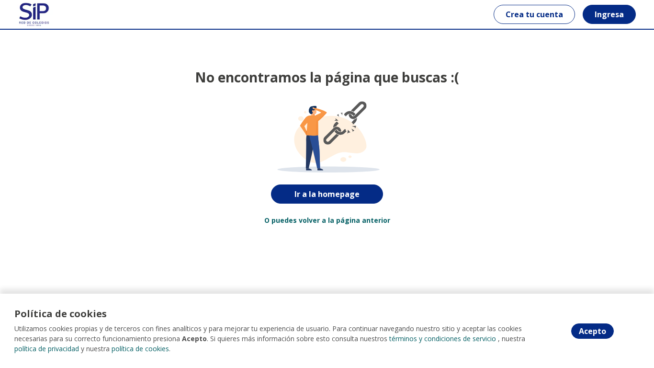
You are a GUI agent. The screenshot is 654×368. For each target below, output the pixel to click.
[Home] (34, 14)
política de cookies (140, 348)
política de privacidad (46, 348)
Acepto (592, 331)
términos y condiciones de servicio (442, 338)
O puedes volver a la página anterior (327, 220)
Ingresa (609, 14)
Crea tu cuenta (534, 14)
